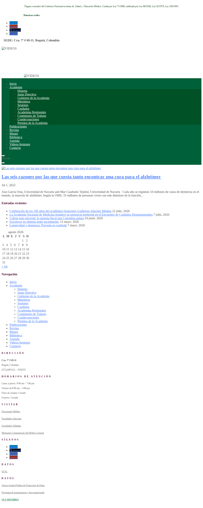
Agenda (14, 140)
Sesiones (22, 105)
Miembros (23, 101)
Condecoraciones (28, 119)
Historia (22, 90)
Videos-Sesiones (20, 144)
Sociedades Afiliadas (11, 425)
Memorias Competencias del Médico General (23, 433)
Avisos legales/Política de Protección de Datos (23, 485)
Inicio (13, 83)
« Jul (5, 266)
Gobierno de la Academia (33, 98)
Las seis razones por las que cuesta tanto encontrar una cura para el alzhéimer (81, 176)
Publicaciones (18, 126)
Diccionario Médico (11, 411)
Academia (16, 87)
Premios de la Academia (32, 123)
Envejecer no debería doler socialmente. (34, 221)
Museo (14, 133)
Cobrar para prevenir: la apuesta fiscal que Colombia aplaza (47, 218)
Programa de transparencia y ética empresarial (23, 492)
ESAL (5, 471)
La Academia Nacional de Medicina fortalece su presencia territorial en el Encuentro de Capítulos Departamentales (81, 214)
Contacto (15, 148)
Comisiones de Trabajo (31, 115)
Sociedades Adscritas (11, 418)
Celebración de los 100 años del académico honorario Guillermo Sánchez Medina (60, 211)
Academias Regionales (31, 112)
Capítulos (23, 108)
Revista (14, 130)
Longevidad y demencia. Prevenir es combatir (38, 225)
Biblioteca (16, 137)
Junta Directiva (26, 94)
